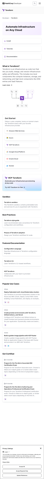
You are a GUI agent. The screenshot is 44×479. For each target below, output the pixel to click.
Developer (5, 18)
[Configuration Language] (22, 251)
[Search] (35, 3)
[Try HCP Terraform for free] (22, 182)
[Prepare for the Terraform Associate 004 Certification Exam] (22, 367)
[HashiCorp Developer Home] (11, 3)
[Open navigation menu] (40, 3)
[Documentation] (22, 56)
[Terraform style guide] (22, 223)
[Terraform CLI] (22, 262)
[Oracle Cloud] (22, 158)
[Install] (22, 41)
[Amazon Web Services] (22, 131)
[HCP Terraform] (22, 145)
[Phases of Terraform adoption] (22, 234)
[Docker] (22, 165)
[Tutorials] (22, 48)
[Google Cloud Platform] (22, 151)
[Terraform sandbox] (22, 205)
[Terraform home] (7, 10)
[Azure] (22, 138)
